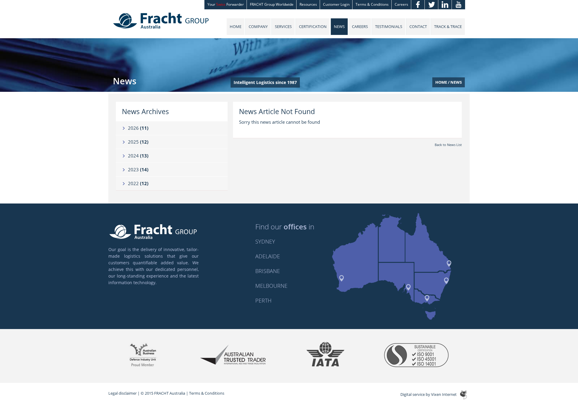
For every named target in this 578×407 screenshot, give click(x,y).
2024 (138, 156)
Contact (418, 26)
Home (235, 26)
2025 (138, 142)
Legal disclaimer (122, 393)
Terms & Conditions (372, 4)
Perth (263, 300)
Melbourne (271, 285)
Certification (313, 26)
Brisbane (267, 271)
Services (283, 26)
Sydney (265, 241)
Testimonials (388, 26)
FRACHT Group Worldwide (272, 4)
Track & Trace (448, 26)
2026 (138, 128)
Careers (401, 4)
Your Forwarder (225, 4)
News (339, 26)
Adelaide (267, 256)
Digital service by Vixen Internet (428, 394)
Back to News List (448, 144)
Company (258, 26)
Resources (308, 4)
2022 (138, 183)
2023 (138, 169)
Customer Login (336, 4)
